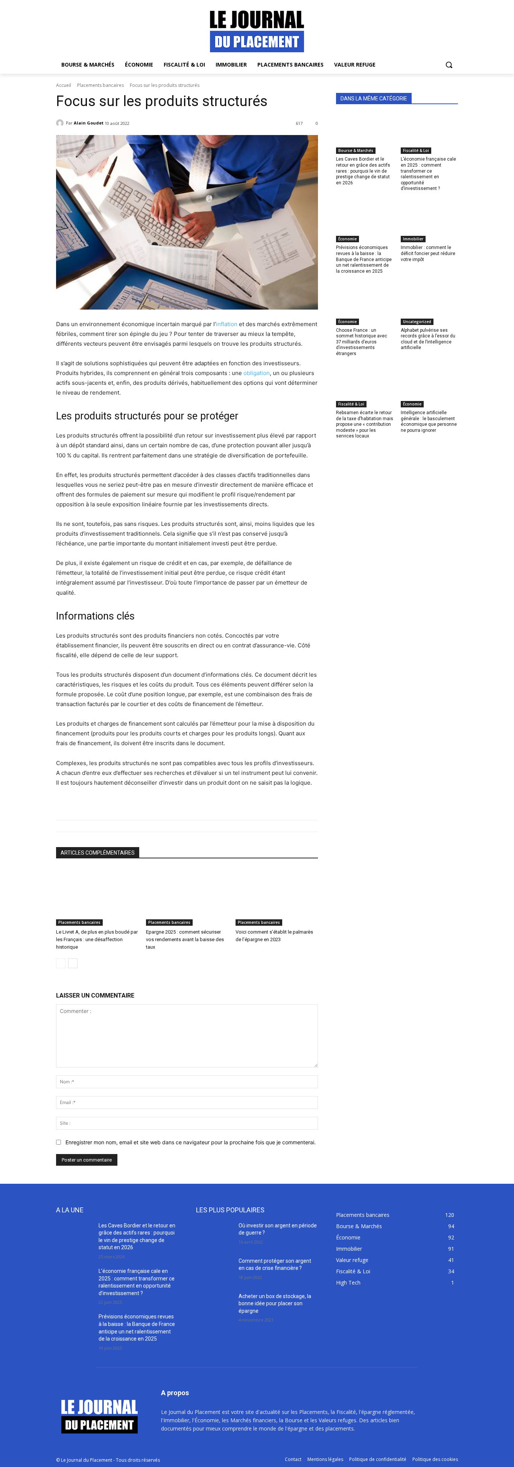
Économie (347, 238)
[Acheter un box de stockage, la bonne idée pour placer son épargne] (214, 1305)
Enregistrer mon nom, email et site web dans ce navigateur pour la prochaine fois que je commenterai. (190, 1142)
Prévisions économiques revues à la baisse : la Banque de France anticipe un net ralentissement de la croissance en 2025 (364, 259)
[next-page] (73, 963)
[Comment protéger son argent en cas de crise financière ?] (214, 1270)
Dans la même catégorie (374, 99)
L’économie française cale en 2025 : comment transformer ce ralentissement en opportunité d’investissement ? (428, 173)
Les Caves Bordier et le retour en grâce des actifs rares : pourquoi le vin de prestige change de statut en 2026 (363, 170)
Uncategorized (417, 321)
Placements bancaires (100, 85)
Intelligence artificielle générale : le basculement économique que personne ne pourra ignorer (429, 421)
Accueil (63, 85)
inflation (226, 324)
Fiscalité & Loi (416, 150)
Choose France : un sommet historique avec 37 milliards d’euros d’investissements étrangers (361, 342)
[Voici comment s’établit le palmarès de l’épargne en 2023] (277, 897)
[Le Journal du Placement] (257, 31)
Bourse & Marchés (355, 150)
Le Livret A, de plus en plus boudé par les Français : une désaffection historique (97, 939)
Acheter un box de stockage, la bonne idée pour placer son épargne (275, 1303)
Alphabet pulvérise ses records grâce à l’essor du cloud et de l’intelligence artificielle (428, 339)
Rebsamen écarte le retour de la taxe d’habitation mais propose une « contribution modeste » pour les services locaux (364, 424)
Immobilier (413, 238)
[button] (449, 65)
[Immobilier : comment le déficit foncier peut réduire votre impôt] (429, 222)
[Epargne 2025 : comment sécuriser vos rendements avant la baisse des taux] (187, 897)
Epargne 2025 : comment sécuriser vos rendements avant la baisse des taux (185, 939)
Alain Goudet (88, 123)
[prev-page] (60, 963)
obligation (256, 373)
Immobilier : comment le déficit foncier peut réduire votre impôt (428, 253)
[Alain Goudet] (61, 123)
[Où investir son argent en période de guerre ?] (214, 1235)
